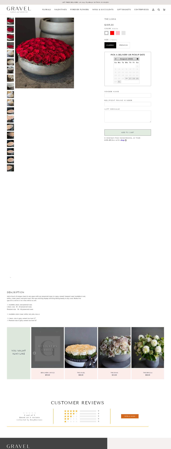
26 (127, 78)
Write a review (129, 416)
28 (134, 78)
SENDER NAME (111, 91)
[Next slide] (161, 353)
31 (119, 82)
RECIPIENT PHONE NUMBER (118, 100)
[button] (47, 10)
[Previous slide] (34, 353)
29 (137, 78)
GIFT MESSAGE (112, 109)
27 (130, 78)
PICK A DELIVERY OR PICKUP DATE (128, 55)
